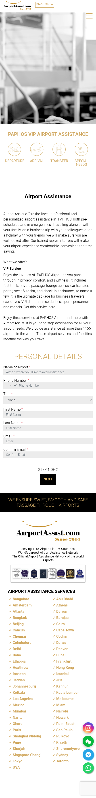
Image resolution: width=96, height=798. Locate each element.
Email (9, 436)
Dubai (60, 655)
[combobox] (11, 385)
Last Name (13, 423)
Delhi (17, 649)
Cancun (19, 630)
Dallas (61, 643)
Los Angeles (23, 699)
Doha (17, 655)
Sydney (62, 755)
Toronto (62, 761)
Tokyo (17, 761)
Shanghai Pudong (27, 736)
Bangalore (21, 599)
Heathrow (20, 667)
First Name (13, 409)
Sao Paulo (64, 730)
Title (8, 394)
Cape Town (65, 630)
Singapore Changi (27, 755)
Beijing (18, 624)
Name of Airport (17, 367)
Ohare (18, 724)
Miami (61, 705)
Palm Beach (65, 724)
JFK (59, 680)
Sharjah (19, 749)
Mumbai (19, 711)
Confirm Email (15, 449)
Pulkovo (62, 736)
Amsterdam (22, 605)
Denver (62, 649)
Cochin (61, 636)
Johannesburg (24, 686)
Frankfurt (63, 661)
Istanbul (62, 674)
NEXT (48, 479)
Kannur (62, 686)
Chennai (19, 636)
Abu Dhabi (64, 599)
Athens (62, 605)
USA (16, 767)
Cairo (60, 624)
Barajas (62, 618)
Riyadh (61, 742)
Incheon (19, 674)
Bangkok (20, 618)
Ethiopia (19, 661)
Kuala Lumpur (67, 692)
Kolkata (19, 692)
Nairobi (62, 711)
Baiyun (61, 611)
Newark (62, 717)
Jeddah (19, 680)
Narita (18, 717)
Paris (17, 730)
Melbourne (65, 699)
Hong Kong (65, 667)
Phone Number (16, 380)
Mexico (18, 705)
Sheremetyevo (68, 749)
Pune (17, 742)
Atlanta (18, 611)
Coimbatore (22, 643)
